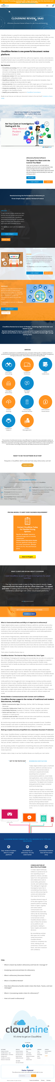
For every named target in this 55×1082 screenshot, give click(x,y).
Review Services (19, 1056)
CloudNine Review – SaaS (6, 1052)
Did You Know (29, 1054)
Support (46, 1052)
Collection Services (19, 1052)
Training (27, 1058)
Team (38, 1051)
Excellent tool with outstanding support (27, 576)
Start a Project (35, 181)
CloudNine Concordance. (34, 92)
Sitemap (48, 1080)
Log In (48, 181)
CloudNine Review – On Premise (7, 1054)
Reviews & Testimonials (5, 1059)
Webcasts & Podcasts (30, 1056)
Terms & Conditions (34, 1080)
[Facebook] (23, 1046)
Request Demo (6, 239)
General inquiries (48, 1051)
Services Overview (19, 1051)
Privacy (42, 1080)
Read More (31, 177)
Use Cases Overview (19, 1062)
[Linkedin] (31, 1046)
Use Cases (18, 1060)
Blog (27, 1051)
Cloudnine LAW (4, 1056)
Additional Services (19, 1058)
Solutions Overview (4, 1051)
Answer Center (29, 1059)
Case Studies (28, 1052)
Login (46, 1055)
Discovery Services (19, 1054)
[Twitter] (27, 1046)
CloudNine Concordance (5, 1058)
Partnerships (39, 1054)
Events (38, 1056)
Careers (38, 1052)
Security (38, 1058)
